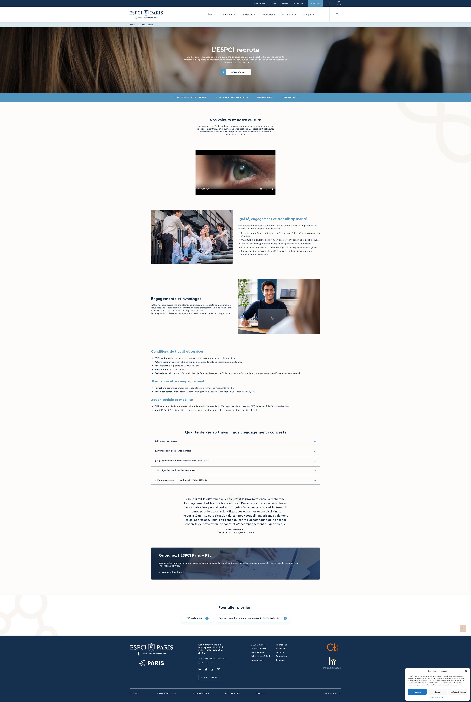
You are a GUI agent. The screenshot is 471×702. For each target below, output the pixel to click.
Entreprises (288, 14)
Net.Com (337, 693)
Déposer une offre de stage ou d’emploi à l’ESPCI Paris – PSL (250, 618)
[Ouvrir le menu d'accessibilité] (339, 3)
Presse (273, 3)
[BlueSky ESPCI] (206, 669)
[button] (466, 671)
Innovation (267, 14)
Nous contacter (211, 677)
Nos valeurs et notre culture (189, 97)
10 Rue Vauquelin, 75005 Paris (213, 658)
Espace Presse (257, 652)
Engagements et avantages (232, 97)
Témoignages (264, 97)
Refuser (437, 692)
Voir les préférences (458, 692)
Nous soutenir (299, 3)
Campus (307, 14)
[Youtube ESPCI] (218, 669)
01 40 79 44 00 (207, 663)
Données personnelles (200, 693)
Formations (281, 644)
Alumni (285, 3)
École (210, 14)
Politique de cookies (436, 697)
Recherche (247, 14)
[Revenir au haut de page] (463, 628)
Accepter (417, 692)
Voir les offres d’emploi (174, 572)
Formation (228, 14)
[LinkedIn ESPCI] (199, 669)
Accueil (132, 24)
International (257, 660)
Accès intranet (135, 693)
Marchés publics (258, 648)
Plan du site (260, 693)
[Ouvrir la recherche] (337, 14)
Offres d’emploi (290, 97)
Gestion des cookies (232, 693)
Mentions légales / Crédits (166, 693)
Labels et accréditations (262, 656)
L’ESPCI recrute (259, 3)
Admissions (315, 3)
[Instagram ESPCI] (212, 669)
